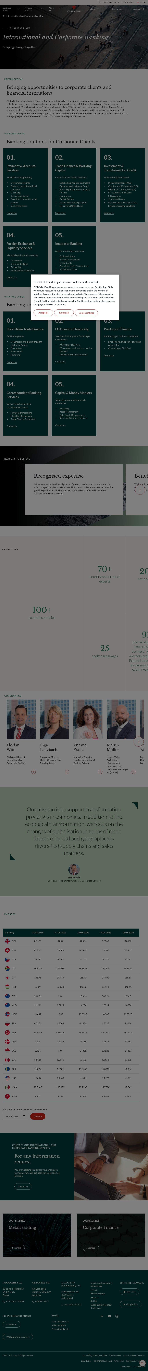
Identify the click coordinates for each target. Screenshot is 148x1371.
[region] (75, 297)
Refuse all (64, 312)
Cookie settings (86, 312)
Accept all (43, 312)
